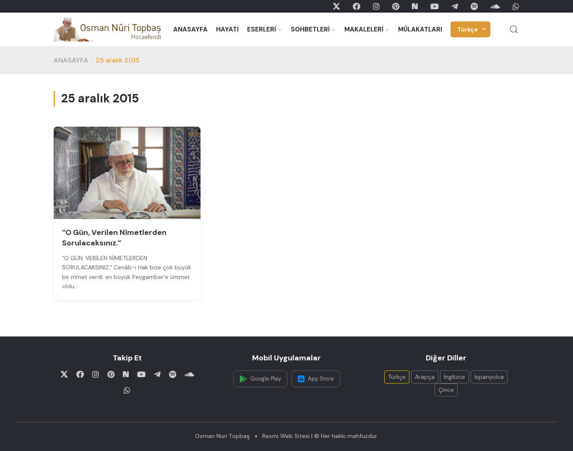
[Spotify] (474, 6)
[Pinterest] (395, 6)
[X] (336, 6)
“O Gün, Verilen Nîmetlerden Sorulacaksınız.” (114, 237)
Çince (446, 390)
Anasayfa (71, 60)
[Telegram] (454, 6)
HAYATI (227, 29)
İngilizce (454, 377)
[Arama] (513, 29)
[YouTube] (434, 6)
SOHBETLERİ (310, 29)
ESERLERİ (261, 29)
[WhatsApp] (516, 6)
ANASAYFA (190, 29)
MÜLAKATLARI (420, 29)
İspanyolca (489, 377)
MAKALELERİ (363, 29)
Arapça (425, 377)
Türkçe (467, 29)
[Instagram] (376, 6)
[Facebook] (356, 6)
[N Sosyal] (415, 6)
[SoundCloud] (495, 6)
